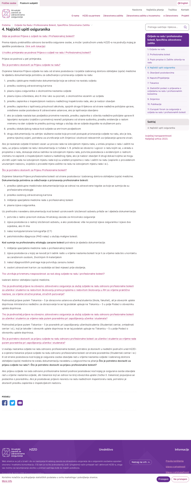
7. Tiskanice (153, 83)
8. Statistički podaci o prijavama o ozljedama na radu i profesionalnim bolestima (164, 91)
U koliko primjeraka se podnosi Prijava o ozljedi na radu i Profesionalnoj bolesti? (46, 52)
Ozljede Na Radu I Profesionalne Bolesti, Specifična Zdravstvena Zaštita (52, 25)
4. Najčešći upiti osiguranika (161, 67)
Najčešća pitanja (155, 9)
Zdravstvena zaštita (113, 15)
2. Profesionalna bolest (158, 54)
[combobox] (167, 27)
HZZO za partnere (91, 15)
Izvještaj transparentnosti (158, 135)
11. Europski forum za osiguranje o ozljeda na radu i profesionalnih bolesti (166, 110)
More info (7, 481)
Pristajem (163, 479)
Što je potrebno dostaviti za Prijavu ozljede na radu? (31, 65)
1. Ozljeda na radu (156, 49)
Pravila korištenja (175, 461)
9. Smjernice (153, 99)
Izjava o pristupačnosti (177, 472)
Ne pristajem (180, 479)
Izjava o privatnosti (175, 466)
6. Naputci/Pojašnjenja (158, 78)
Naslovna (137, 9)
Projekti (185, 15)
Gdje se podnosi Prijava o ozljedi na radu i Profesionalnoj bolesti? (38, 36)
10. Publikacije (154, 104)
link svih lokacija (35, 46)
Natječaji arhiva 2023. (156, 138)
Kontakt (185, 9)
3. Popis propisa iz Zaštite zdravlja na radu (166, 61)
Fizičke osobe (9, 3)
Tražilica (172, 9)
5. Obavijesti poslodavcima (160, 72)
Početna (6, 25)
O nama (75, 15)
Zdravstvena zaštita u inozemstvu (143, 15)
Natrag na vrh (139, 462)
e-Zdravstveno (170, 15)
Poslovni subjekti (29, 3)
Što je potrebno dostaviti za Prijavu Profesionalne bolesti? (34, 170)
